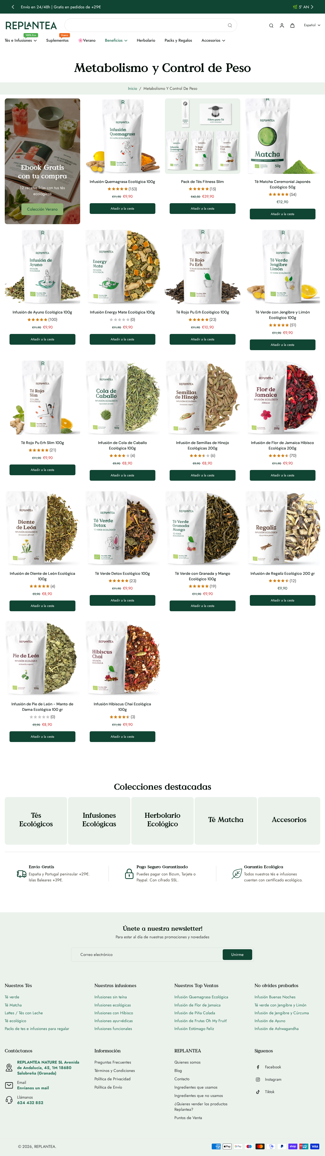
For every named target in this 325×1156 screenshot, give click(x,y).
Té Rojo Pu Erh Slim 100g (42, 442)
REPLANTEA (44, 1146)
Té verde (12, 997)
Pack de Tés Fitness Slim (202, 181)
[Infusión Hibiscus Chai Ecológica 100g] (122, 658)
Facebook (273, 1067)
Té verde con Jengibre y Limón (280, 1005)
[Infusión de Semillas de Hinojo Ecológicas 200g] (202, 397)
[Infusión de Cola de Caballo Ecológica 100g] (122, 397)
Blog (178, 1070)
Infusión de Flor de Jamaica (197, 1005)
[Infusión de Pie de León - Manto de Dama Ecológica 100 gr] (42, 658)
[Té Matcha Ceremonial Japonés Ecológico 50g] (282, 136)
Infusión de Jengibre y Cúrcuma (282, 1013)
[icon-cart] (292, 25)
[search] (271, 25)
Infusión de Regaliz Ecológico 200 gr (283, 573)
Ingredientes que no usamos (198, 1095)
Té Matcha (13, 1005)
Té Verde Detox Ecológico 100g (122, 573)
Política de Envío (108, 1087)
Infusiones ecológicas (112, 1005)
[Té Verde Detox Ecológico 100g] (122, 528)
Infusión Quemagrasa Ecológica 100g (122, 181)
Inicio (132, 88)
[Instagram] (260, 1079)
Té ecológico (15, 1021)
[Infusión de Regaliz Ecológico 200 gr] (282, 528)
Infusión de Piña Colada (194, 1013)
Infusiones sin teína (110, 997)
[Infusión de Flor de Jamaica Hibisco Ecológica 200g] (282, 397)
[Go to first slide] (312, 7)
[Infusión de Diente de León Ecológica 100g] (42, 528)
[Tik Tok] (260, 1092)
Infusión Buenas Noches (275, 997)
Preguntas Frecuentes (112, 1062)
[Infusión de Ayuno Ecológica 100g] (42, 266)
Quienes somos (187, 1062)
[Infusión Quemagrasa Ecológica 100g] (122, 136)
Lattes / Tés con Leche (24, 1013)
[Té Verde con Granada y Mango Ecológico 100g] (202, 528)
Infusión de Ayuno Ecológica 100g (42, 312)
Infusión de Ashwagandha (277, 1028)
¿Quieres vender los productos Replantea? (200, 1106)
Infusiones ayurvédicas (113, 1021)
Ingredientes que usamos (195, 1087)
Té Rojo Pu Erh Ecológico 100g (202, 312)
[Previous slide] (13, 7)
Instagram (273, 1079)
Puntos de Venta (188, 1118)
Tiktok (269, 1092)
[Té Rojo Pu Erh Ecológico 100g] (202, 266)
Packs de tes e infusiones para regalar (37, 1028)
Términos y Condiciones (114, 1070)
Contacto (181, 1079)
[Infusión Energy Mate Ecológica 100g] (122, 266)
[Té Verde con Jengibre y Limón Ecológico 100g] (282, 266)
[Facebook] (260, 1067)
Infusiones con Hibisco (113, 1013)
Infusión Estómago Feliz (194, 1028)
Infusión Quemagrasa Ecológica (201, 997)
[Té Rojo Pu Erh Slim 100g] (42, 397)
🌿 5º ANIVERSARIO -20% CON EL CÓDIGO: (141, 7)
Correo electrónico (96, 954)
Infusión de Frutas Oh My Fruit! (200, 1021)
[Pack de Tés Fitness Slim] (202, 136)
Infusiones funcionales (113, 1028)
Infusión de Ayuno (270, 1021)
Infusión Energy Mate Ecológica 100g (122, 312)
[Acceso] (281, 25)
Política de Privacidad (112, 1079)
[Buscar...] (230, 25)
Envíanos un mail (33, 1088)
